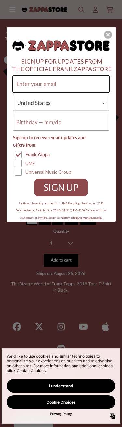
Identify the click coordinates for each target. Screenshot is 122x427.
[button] (108, 35)
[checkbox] (62, 154)
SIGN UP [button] (61, 187)
